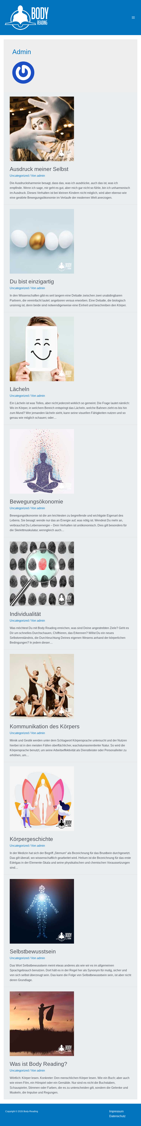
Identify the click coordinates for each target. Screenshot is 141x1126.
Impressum (116, 1111)
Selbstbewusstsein (33, 951)
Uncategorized (19, 175)
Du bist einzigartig (32, 281)
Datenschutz (117, 1116)
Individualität (25, 614)
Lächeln (19, 389)
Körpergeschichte (31, 839)
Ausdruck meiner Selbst (39, 169)
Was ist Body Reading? (38, 1064)
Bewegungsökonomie (36, 501)
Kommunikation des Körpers (44, 726)
